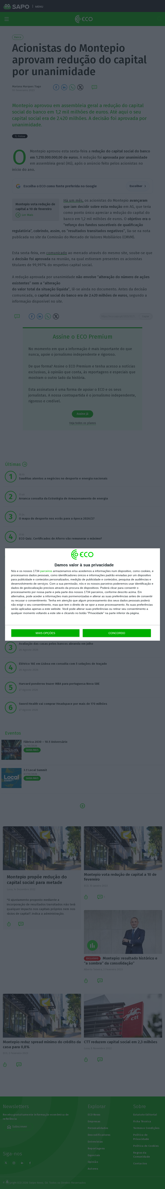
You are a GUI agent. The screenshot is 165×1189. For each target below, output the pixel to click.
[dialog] (82, 594)
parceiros (46, 571)
